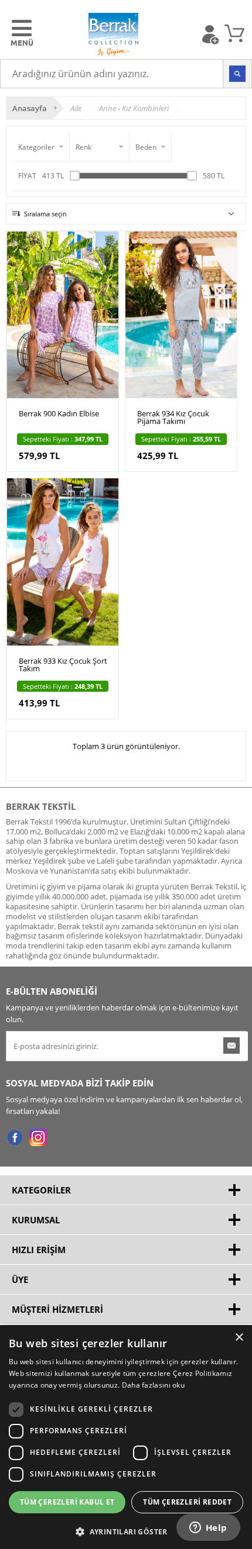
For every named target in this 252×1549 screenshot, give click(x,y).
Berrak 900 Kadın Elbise (59, 414)
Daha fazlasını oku (153, 1385)
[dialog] (126, 1437)
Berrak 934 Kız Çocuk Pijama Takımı (173, 418)
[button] (126, 1531)
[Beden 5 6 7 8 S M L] (151, 147)
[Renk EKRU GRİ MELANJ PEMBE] (100, 147)
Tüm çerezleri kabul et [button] (67, 1502)
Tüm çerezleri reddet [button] (187, 1502)
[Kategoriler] (41, 147)
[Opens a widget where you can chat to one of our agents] (208, 1528)
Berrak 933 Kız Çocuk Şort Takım (63, 665)
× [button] (238, 1337)
